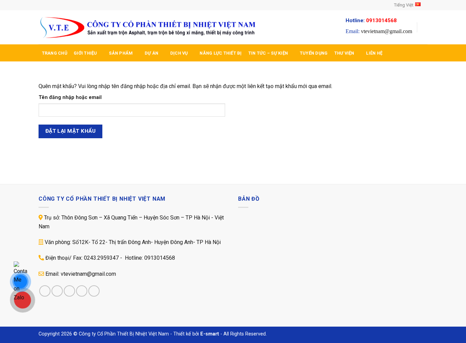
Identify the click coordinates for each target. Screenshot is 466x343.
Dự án (151, 53)
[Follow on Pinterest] (94, 291)
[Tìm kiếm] (424, 27)
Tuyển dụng (314, 53)
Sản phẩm (121, 53)
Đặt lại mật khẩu (70, 131)
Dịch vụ (179, 53)
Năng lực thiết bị (221, 53)
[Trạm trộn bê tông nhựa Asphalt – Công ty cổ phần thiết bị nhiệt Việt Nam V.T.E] (149, 27)
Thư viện (344, 53)
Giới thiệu (85, 53)
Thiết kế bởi (196, 334)
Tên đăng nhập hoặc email (70, 97)
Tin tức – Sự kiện (268, 53)
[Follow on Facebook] (42, 5)
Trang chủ (54, 53)
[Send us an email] (61, 5)
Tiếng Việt (403, 5)
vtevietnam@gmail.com (386, 31)
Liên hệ (374, 53)
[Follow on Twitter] (55, 5)
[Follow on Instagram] (48, 5)
